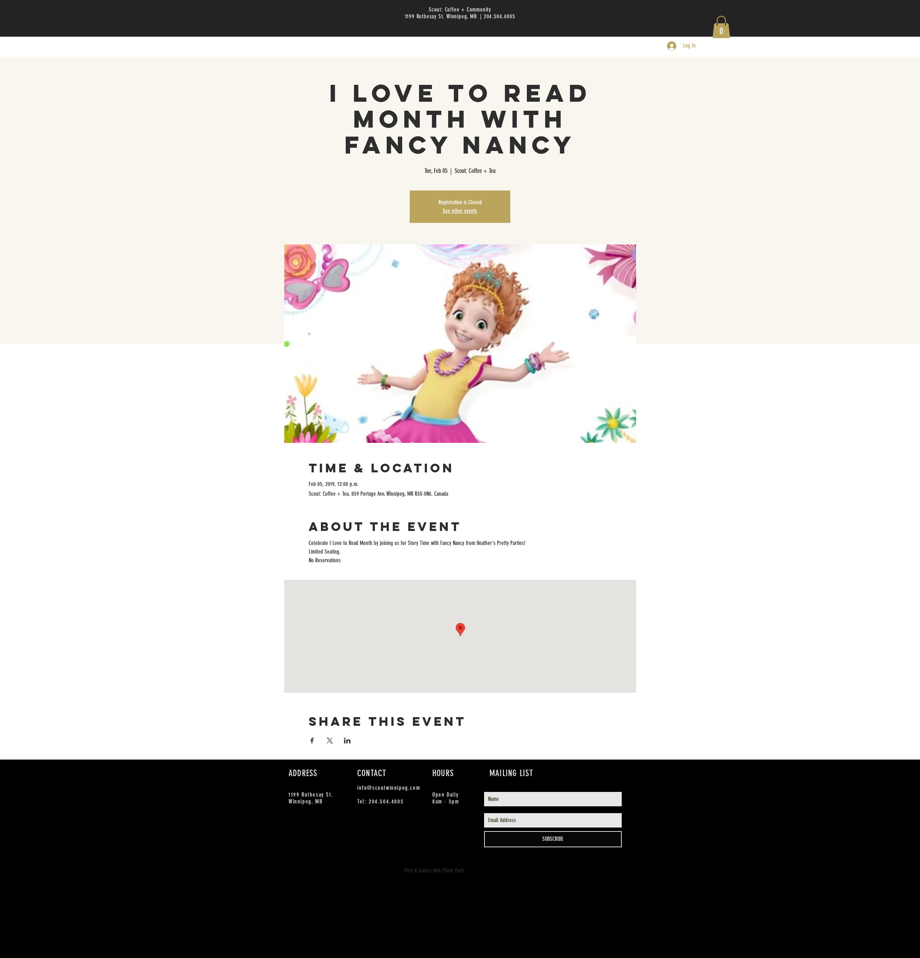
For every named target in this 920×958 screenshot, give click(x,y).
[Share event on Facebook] (312, 740)
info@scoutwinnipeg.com (388, 787)
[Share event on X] (329, 740)
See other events (460, 210)
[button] (721, 27)
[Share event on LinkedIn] (347, 740)
